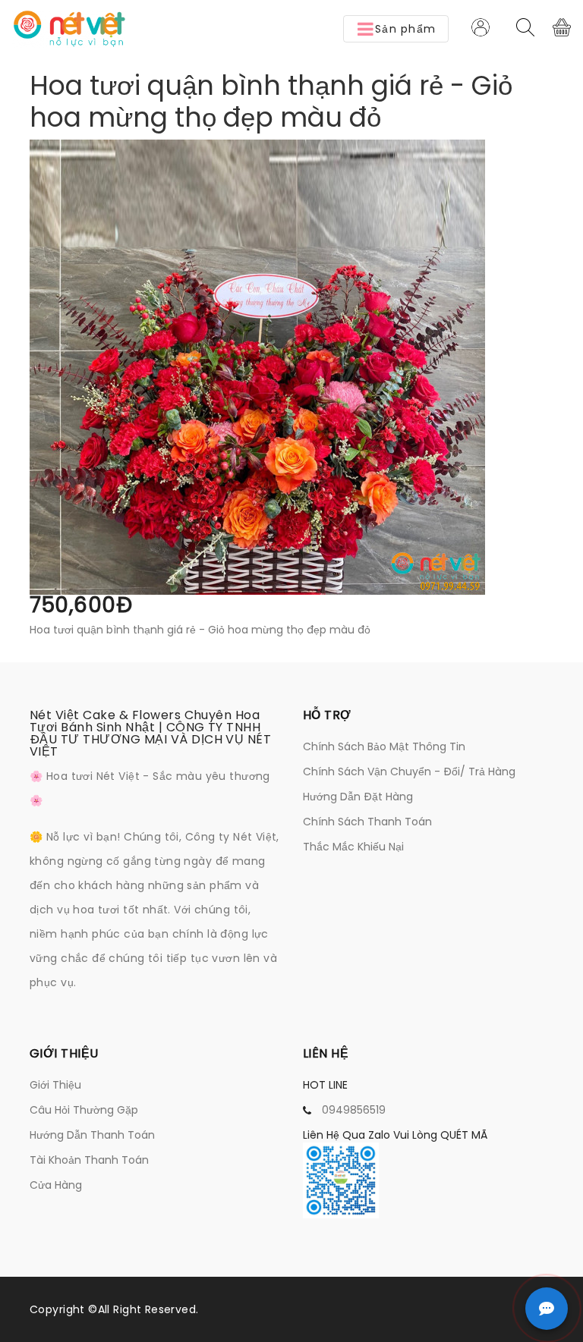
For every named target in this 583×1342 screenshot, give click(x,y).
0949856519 (354, 1109)
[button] (396, 28)
